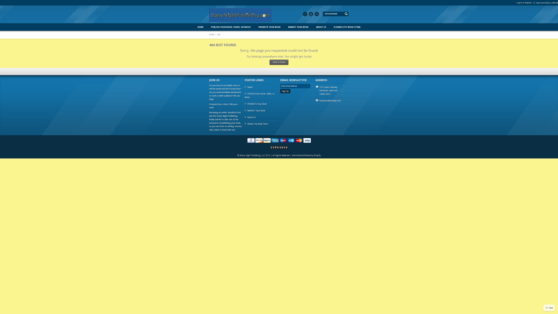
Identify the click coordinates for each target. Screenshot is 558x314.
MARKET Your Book (298, 27)
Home (200, 27)
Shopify (317, 155)
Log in (519, 3)
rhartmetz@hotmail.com (330, 101)
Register (528, 3)
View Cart (547, 3)
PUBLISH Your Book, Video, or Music (231, 27)
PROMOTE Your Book (270, 27)
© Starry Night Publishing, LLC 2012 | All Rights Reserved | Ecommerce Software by (275, 155)
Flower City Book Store (347, 27)
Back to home (279, 62)
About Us (321, 27)
